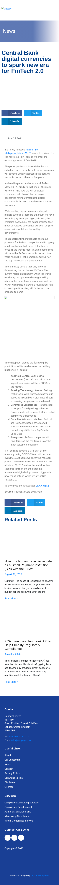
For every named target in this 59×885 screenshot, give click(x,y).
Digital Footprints (40, 875)
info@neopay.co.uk (21, 740)
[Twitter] (14, 838)
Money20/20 (24, 153)
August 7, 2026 (13, 654)
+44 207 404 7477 (19, 736)
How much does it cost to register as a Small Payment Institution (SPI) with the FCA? (29, 565)
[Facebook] (8, 838)
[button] (12, 113)
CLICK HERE (42, 485)
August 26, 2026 (13, 574)
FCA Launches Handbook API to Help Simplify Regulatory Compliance (28, 644)
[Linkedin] (21, 838)
